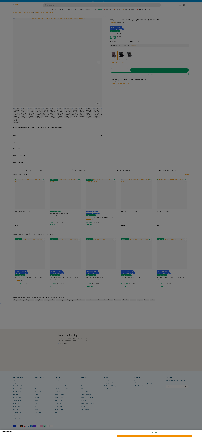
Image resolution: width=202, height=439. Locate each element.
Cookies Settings (154, 432)
